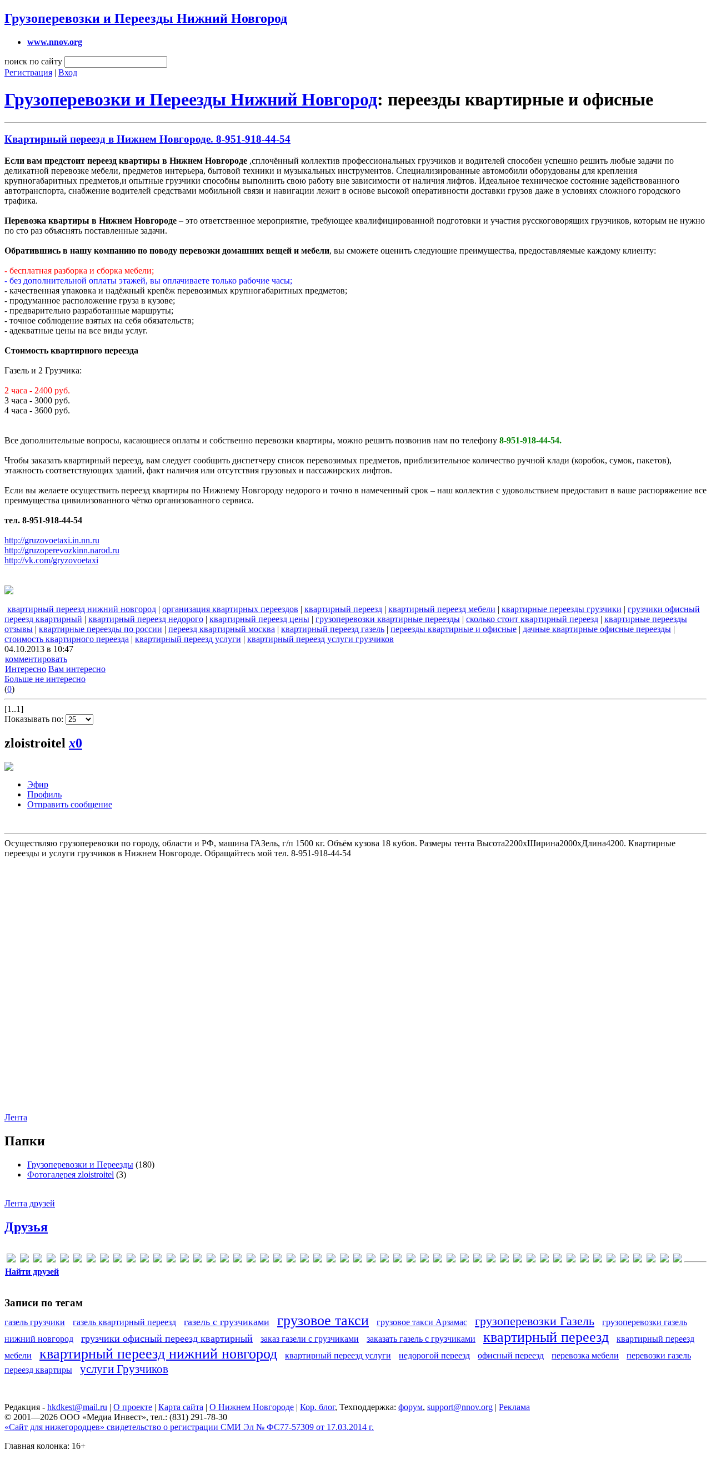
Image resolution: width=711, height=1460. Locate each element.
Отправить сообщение (69, 804)
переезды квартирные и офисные (453, 629)
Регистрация (28, 72)
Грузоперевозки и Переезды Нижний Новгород (145, 18)
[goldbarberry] (104, 1260)
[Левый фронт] (531, 1260)
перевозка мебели (585, 1355)
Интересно (25, 669)
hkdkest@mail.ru (77, 1407)
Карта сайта (180, 1407)
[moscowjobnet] (224, 1260)
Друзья (26, 1227)
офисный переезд (511, 1355)
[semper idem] (291, 1260)
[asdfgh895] (51, 1260)
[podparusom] (264, 1260)
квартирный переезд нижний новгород (81, 609)
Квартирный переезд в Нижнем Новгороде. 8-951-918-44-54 (147, 139)
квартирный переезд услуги (188, 639)
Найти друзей (32, 1271)
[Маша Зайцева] (598, 1260)
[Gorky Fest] (131, 1260)
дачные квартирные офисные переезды (597, 629)
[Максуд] (571, 1260)
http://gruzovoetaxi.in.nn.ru (51, 540)
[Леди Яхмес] (544, 1260)
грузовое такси (323, 1320)
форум (410, 1407)
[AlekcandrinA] (38, 1260)
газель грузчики (34, 1322)
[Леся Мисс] (558, 1260)
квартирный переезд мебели (441, 609)
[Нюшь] (611, 1260)
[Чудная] (678, 1260)
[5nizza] (11, 1260)
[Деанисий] (438, 1260)
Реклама (514, 1407)
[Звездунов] (478, 1260)
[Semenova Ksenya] (278, 1260)
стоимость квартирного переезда (66, 639)
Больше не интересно (45, 679)
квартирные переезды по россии (100, 629)
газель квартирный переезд (124, 1322)
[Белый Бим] (384, 1260)
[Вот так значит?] (411, 1260)
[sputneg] (304, 1260)
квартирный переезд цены (259, 619)
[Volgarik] (344, 1260)
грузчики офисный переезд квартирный (167, 1338)
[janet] (144, 1260)
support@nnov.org (460, 1407)
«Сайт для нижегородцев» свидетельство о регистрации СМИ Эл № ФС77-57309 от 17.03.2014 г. (189, 1427)
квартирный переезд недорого (145, 619)
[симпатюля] (651, 1260)
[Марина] (584, 1260)
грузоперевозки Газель (534, 1321)
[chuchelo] (64, 1260)
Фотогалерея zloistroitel (70, 1174)
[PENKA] (238, 1260)
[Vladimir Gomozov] (331, 1260)
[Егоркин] (464, 1260)
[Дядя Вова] (451, 1260)
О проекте (132, 1407)
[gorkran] (118, 1260)
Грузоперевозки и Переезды (80, 1164)
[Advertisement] (354, 979)
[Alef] (24, 1260)
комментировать (36, 659)
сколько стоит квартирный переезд (532, 619)
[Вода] (398, 1260)
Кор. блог (317, 1407)
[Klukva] (184, 1260)
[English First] (91, 1260)
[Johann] (158, 1260)
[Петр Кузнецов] (624, 1260)
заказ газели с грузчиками (310, 1338)
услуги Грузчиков (124, 1368)
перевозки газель (659, 1355)
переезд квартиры (38, 1370)
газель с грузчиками (226, 1321)
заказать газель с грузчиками (421, 1338)
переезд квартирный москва (221, 629)
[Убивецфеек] (664, 1260)
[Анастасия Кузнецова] (371, 1260)
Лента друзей (29, 1203)
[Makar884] (198, 1260)
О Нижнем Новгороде (251, 1407)
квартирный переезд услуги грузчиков (320, 639)
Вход (67, 72)
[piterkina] (251, 1260)
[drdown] (78, 1260)
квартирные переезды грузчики (562, 609)
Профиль (44, 794)
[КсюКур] (518, 1260)
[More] (211, 1260)
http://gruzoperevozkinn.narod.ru (61, 550)
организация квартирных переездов (230, 609)
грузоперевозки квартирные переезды (388, 619)
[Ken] (171, 1260)
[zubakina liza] (358, 1260)
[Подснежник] (638, 1260)
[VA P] (318, 1260)
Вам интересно (77, 669)
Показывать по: (35, 719)
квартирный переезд (343, 609)
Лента (15, 1117)
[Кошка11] (504, 1260)
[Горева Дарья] (424, 1260)
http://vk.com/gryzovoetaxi (51, 560)
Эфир (37, 784)
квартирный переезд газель (332, 629)
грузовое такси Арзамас (422, 1322)
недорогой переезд (434, 1355)
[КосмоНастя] (491, 1260)
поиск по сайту (33, 61)
